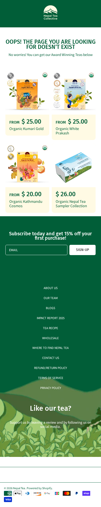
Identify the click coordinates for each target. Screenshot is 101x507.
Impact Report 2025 (50, 318)
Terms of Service (50, 378)
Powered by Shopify (39, 488)
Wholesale (50, 338)
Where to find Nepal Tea (50, 347)
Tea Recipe (50, 328)
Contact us (50, 358)
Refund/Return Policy (50, 368)
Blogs (50, 308)
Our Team (51, 298)
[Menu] (8, 14)
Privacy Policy (50, 388)
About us (51, 288)
